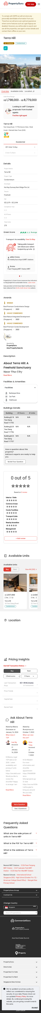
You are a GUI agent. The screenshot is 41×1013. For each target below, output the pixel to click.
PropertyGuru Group (11, 890)
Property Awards (20, 928)
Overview (5, 91)
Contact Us (8, 895)
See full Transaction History (14, 666)
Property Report (20, 946)
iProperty (20, 953)
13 (7, 83)
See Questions (20, 808)
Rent (29, 671)
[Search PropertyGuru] (36, 913)
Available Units (17, 91)
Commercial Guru (20, 920)
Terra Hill (8, 601)
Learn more (31, 282)
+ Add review (20, 538)
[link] (20, 111)
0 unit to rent (10, 153)
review (24, 492)
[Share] (6, 48)
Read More (8, 375)
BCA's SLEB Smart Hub (23, 288)
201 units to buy (11, 147)
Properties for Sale (11, 972)
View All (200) (30, 569)
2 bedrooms (11, 676)
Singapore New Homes (12, 982)
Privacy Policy (21, 996)
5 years (27, 676)
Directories (8, 967)
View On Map (30, 239)
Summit (20, 938)
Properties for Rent (11, 977)
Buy (7, 569)
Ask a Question (19, 804)
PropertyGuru (9, 962)
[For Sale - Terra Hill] (15, 583)
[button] (19, 276)
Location (28, 91)
